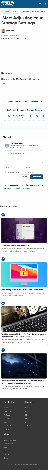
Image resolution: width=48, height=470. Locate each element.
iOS (5, 451)
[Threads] (37, 116)
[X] (31, 116)
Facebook (7, 411)
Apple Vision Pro (10, 440)
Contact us (7, 422)
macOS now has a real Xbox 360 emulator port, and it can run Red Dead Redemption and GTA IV (23, 382)
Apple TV (7, 447)
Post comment (36, 177)
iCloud (6, 458)
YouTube (7, 415)
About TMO (8, 425)
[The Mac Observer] (7, 4)
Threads (7, 418)
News (27, 408)
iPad (27, 422)
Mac (26, 415)
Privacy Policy (8, 429)
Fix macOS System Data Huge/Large (15, 245)
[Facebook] (43, 116)
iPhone (27, 418)
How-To (28, 411)
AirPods (28, 425)
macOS (15, 12)
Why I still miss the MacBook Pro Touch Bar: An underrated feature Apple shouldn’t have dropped (23, 335)
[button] (40, 4)
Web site (23, 79)
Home (7, 12)
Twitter (6, 408)
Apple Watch (8, 443)
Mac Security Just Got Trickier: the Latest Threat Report (22, 289)
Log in (19, 148)
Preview (24, 177)
